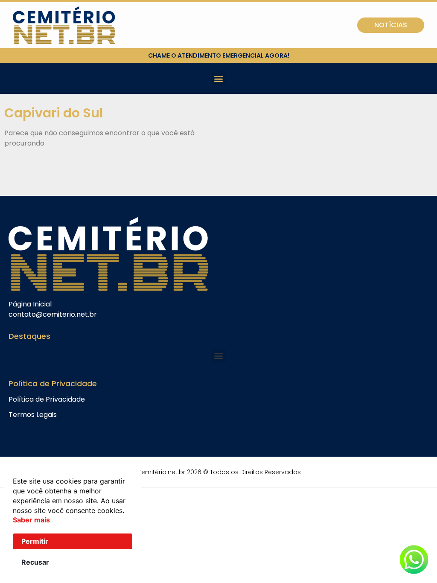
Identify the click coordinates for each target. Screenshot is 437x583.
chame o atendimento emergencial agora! (218, 55)
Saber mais (31, 520)
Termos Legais (33, 415)
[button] (219, 78)
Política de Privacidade (47, 399)
